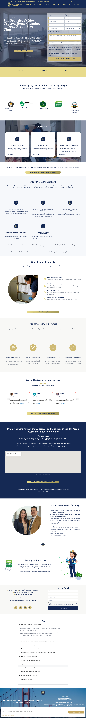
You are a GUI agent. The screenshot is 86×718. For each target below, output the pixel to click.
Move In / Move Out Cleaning (69, 145)
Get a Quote (76, 4)
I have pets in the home (55, 31)
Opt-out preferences (5, 715)
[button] (83, 708)
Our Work (48, 4)
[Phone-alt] (15, 607)
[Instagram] (20, 607)
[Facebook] (25, 607)
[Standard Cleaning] (17, 139)
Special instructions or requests (57, 33)
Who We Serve (37, 4)
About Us (55, 4)
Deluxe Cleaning (43, 145)
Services (27, 4)
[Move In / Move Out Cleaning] (68, 139)
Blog (70, 4)
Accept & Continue (76, 712)
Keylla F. (16, 393)
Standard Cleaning (17, 145)
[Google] (30, 607)
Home (21, 4)
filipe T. (38, 393)
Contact (64, 4)
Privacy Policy (11, 715)
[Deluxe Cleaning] (43, 139)
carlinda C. (62, 393)
